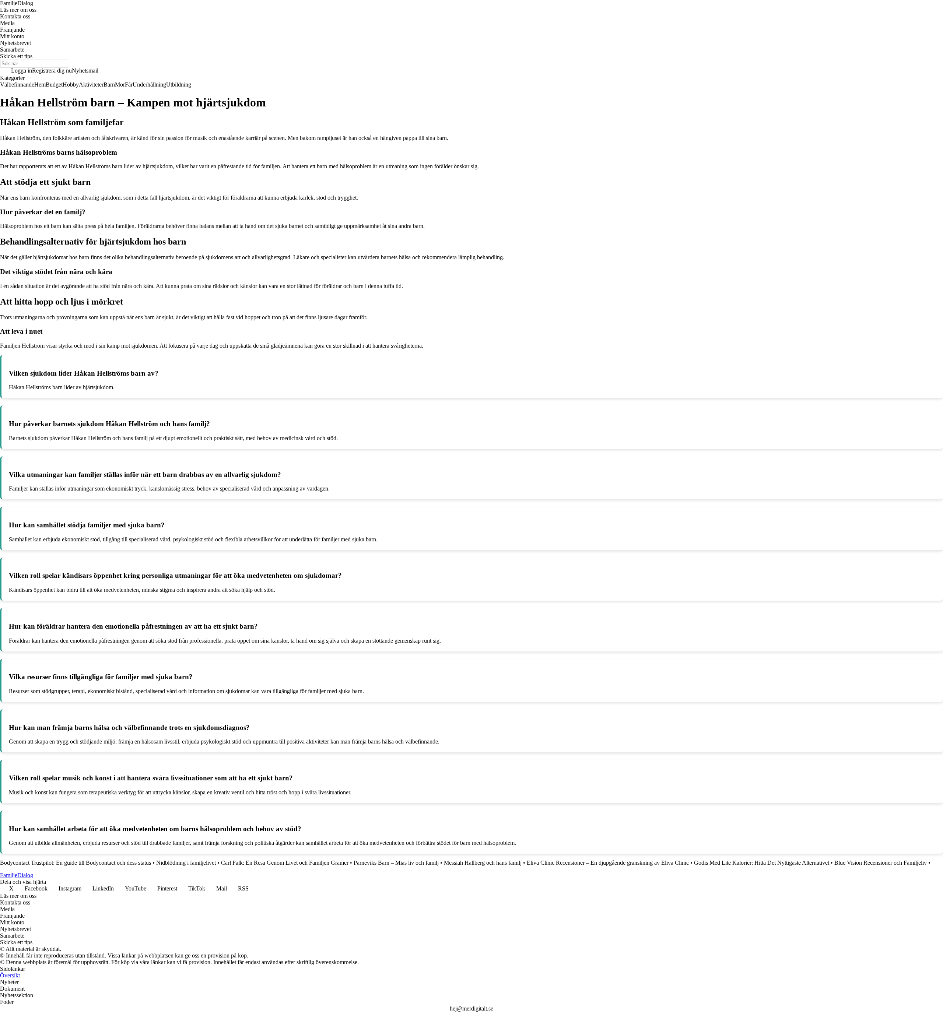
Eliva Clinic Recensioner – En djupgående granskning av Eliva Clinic (608, 863)
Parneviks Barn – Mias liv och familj (396, 863)
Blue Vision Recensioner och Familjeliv (880, 863)
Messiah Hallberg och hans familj (483, 863)
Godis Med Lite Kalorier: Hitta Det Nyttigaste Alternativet (761, 863)
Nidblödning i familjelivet (186, 863)
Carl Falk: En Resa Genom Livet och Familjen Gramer (284, 863)
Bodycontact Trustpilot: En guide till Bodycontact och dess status (75, 863)
